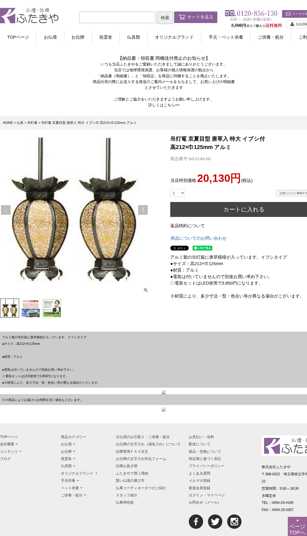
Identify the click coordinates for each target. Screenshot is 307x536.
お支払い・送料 (201, 437)
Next (143, 210)
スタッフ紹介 (126, 495)
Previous (6, 210)
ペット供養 (70, 488)
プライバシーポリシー (207, 466)
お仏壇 (50, 37)
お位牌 (77, 37)
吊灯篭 (32, 123)
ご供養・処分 (271, 37)
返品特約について (187, 225)
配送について (199, 444)
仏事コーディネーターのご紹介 (141, 488)
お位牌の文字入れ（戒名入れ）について (148, 444)
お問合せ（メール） (205, 502)
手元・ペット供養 (226, 37)
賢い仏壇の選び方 (130, 480)
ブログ (5, 459)
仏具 (20, 123)
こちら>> (171, 105)
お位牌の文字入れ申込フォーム (141, 459)
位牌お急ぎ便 (126, 466)
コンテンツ (9, 451)
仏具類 (133, 37)
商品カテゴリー (73, 437)
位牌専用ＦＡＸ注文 (132, 451)
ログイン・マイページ (207, 495)
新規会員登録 (199, 488)
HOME (8, 123)
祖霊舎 (105, 37)
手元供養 (68, 480)
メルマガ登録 (199, 480)
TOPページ (18, 37)
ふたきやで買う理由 (132, 473)
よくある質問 (199, 473)
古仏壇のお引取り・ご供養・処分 (143, 437)
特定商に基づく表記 (205, 459)
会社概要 (7, 444)
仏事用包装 (125, 502)
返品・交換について (205, 451)
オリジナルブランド (174, 37)
